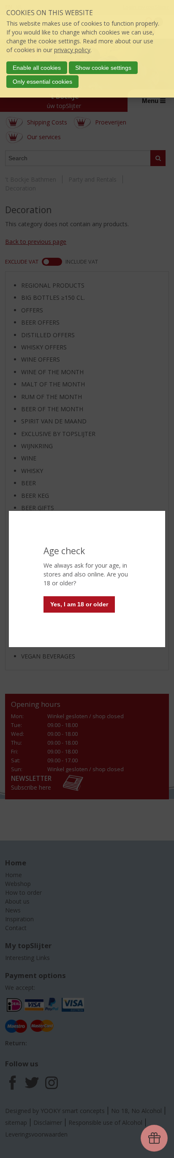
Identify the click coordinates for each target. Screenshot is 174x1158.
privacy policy (72, 50)
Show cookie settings (103, 67)
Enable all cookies (37, 67)
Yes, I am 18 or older (79, 604)
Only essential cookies (42, 81)
